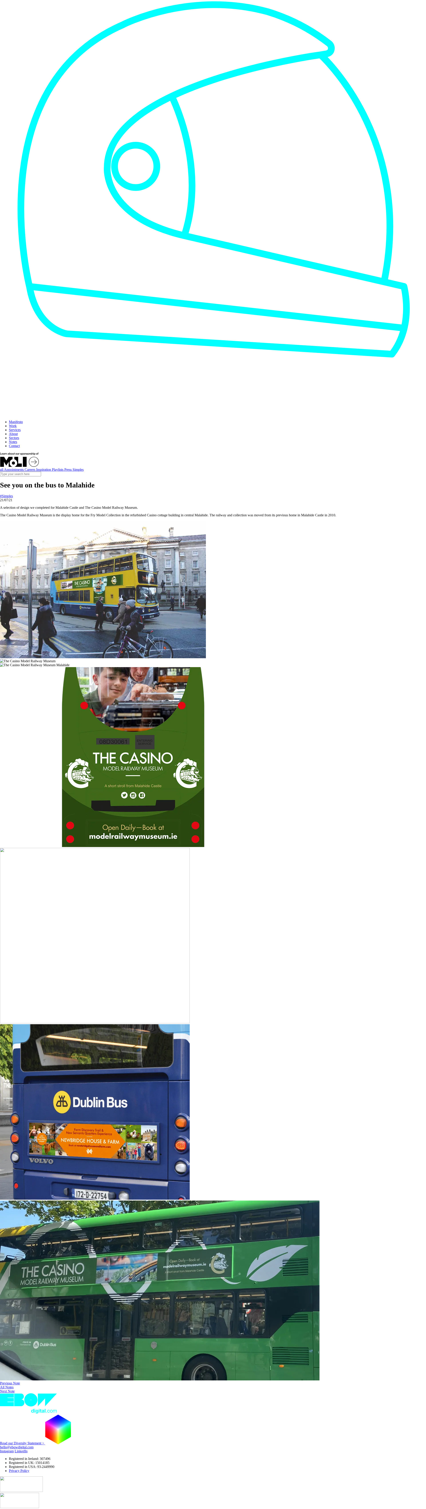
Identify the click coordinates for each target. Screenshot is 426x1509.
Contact (14, 446)
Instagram (7, 1451)
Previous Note (10, 1383)
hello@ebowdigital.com (17, 1447)
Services (15, 430)
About (13, 434)
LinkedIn (21, 1451)
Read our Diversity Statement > (22, 1443)
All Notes (7, 1387)
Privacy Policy (19, 1471)
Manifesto (16, 422)
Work (13, 426)
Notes (13, 442)
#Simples (6, 496)
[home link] (85, 414)
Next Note (7, 1391)
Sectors (14, 438)
